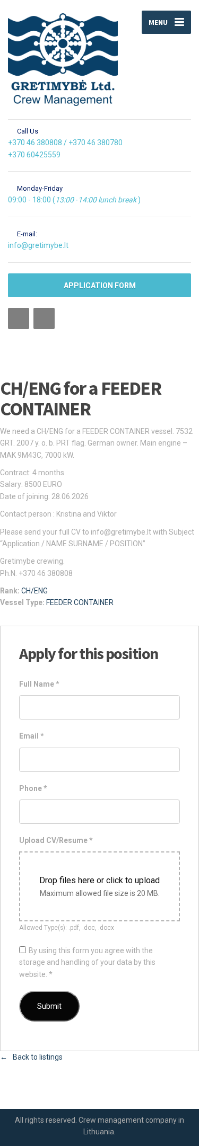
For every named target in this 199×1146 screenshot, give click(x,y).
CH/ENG (34, 591)
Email (31, 736)
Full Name (39, 684)
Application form (100, 285)
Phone (33, 788)
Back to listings (38, 1057)
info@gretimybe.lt (38, 245)
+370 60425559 (34, 154)
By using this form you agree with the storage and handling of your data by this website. (87, 962)
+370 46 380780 (95, 142)
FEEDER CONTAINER (80, 602)
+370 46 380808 (35, 142)
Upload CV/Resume (56, 840)
